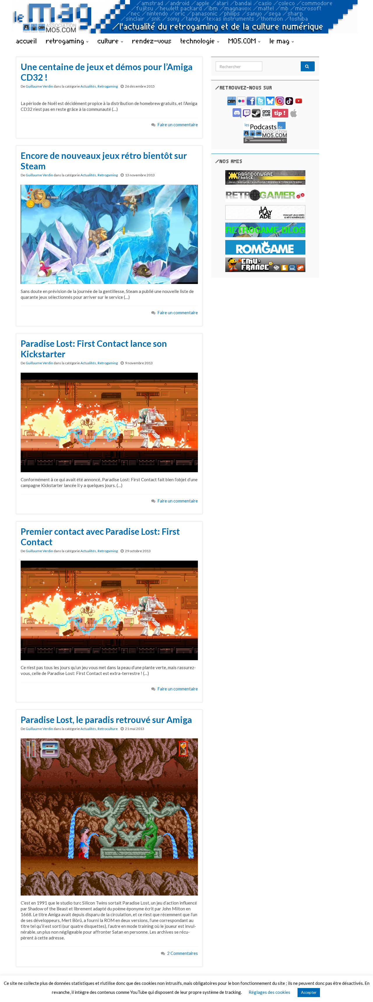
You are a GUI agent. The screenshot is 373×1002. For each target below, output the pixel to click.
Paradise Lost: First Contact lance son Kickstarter (94, 348)
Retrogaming (108, 86)
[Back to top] (360, 989)
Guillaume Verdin (39, 86)
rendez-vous (152, 40)
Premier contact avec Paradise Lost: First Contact (100, 536)
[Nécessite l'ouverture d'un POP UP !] (265, 131)
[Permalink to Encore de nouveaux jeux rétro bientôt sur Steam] (109, 233)
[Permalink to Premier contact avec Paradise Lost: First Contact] (109, 609)
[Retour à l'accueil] (186, 16)
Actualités (88, 86)
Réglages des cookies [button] (269, 992)
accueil (26, 40)
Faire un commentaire (178, 124)
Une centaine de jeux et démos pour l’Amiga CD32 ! (107, 71)
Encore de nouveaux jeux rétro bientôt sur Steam (104, 160)
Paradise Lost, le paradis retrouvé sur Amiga (106, 719)
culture (109, 40)
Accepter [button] (308, 992)
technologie (199, 40)
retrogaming (66, 40)
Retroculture (108, 728)
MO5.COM (243, 40)
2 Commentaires (182, 953)
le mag (281, 40)
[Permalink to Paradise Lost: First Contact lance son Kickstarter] (109, 421)
